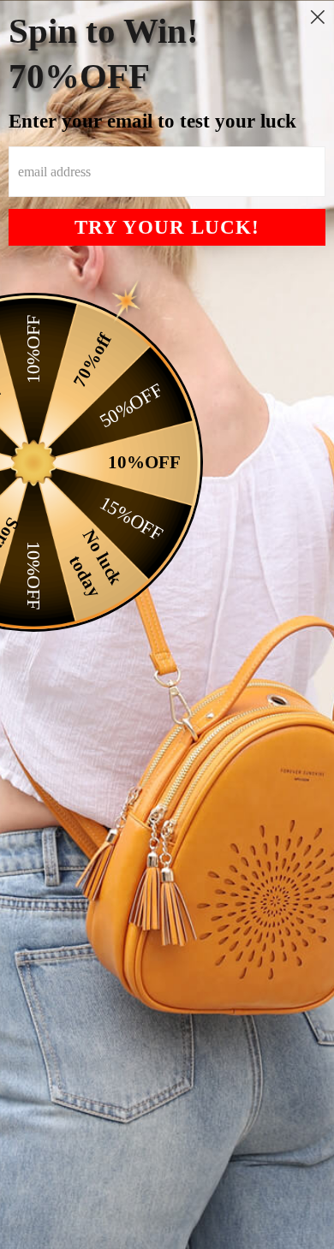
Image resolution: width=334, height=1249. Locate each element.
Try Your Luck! (167, 227)
